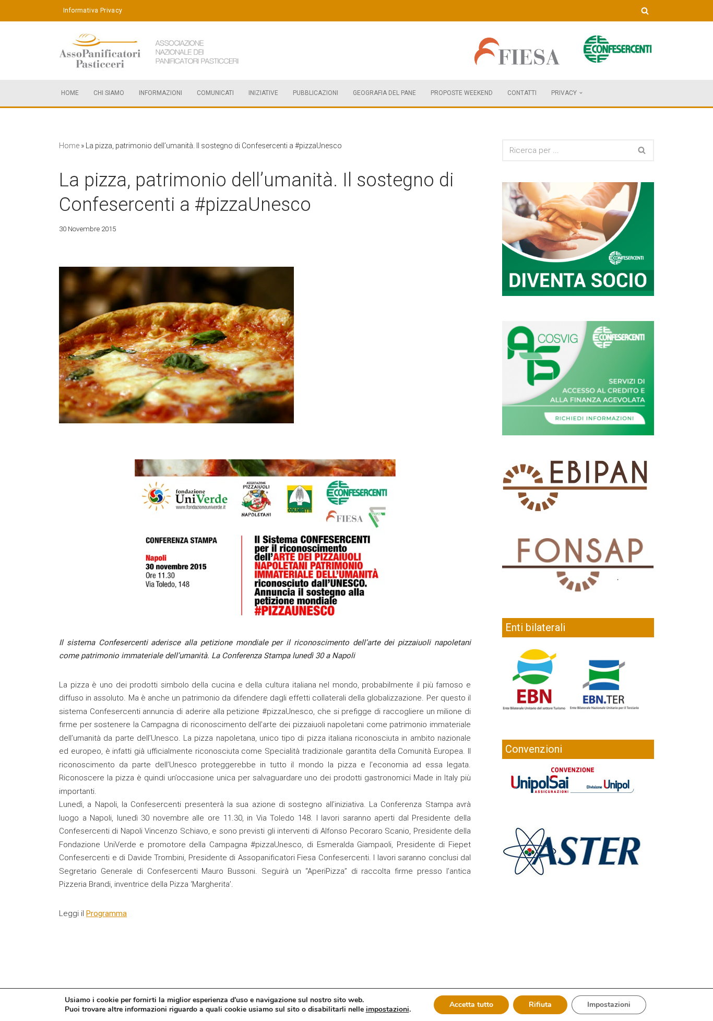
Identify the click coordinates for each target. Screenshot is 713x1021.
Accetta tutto (471, 1005)
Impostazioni (609, 1005)
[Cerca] (645, 11)
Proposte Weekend (462, 93)
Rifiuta (540, 1005)
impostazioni (387, 1009)
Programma (106, 913)
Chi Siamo (108, 93)
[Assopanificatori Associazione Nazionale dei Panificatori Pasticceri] (150, 50)
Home (70, 93)
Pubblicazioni (315, 93)
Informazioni (160, 93)
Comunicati (215, 93)
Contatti (522, 93)
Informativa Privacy (93, 10)
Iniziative (263, 93)
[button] (581, 92)
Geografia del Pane (384, 93)
